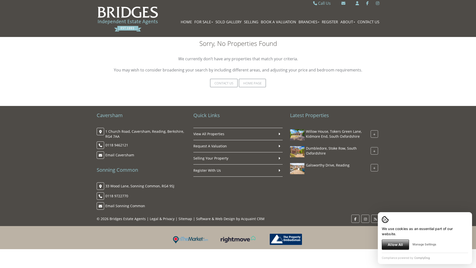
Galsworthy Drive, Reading (328, 165)
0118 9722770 (116, 196)
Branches (307, 21)
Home (186, 21)
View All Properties (208, 134)
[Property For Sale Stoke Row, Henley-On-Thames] (297, 151)
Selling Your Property (210, 158)
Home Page (252, 83)
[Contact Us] (357, 3)
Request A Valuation (210, 146)
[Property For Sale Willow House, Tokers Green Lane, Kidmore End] (297, 134)
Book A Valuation (278, 21)
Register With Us (207, 170)
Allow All (395, 244)
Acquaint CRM (253, 218)
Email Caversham (119, 155)
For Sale (202, 21)
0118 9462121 (116, 145)
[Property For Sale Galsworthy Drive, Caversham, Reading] (297, 168)
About (346, 21)
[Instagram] (377, 3)
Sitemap (185, 218)
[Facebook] (367, 3)
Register (330, 21)
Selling (251, 21)
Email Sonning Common (125, 205)
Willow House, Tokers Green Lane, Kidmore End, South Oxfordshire (334, 134)
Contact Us (368, 21)
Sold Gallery (228, 21)
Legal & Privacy (162, 218)
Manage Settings (424, 244)
